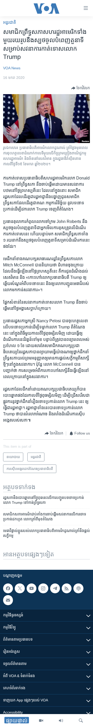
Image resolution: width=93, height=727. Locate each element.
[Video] (41, 720)
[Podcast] (78, 588)
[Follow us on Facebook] (8, 588)
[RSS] (67, 588)
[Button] (80, 88)
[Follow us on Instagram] (43, 588)
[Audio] (61, 720)
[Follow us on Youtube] (31, 588)
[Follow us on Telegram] (55, 588)
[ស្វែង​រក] (81, 720)
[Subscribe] (8, 600)
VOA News (11, 68)
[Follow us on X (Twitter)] (20, 588)
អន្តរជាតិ (9, 22)
